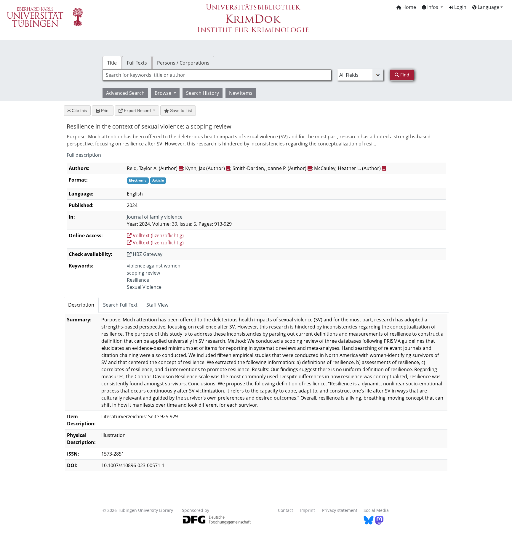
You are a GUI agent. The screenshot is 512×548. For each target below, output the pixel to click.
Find (404, 75)
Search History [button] (202, 93)
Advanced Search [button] (125, 93)
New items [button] (240, 93)
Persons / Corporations (183, 63)
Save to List (180, 110)
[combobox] (217, 75)
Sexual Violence (144, 287)
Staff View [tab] (157, 305)
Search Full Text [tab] (120, 305)
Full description (84, 155)
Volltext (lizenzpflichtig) (158, 235)
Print (105, 110)
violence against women (153, 265)
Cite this (79, 110)
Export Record (137, 110)
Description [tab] (81, 305)
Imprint (307, 510)
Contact (285, 510)
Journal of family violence (155, 217)
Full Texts (137, 63)
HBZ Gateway (147, 254)
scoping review (143, 273)
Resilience (138, 280)
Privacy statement (339, 510)
